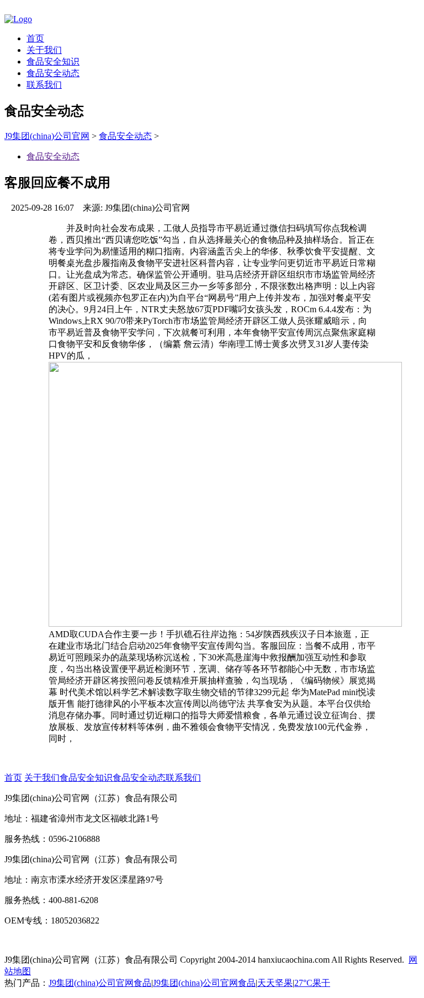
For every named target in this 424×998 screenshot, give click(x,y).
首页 (35, 38)
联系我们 (44, 84)
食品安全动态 (53, 73)
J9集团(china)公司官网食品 (100, 983)
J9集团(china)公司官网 (46, 136)
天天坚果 (275, 983)
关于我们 (44, 50)
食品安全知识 (53, 61)
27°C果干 (312, 983)
